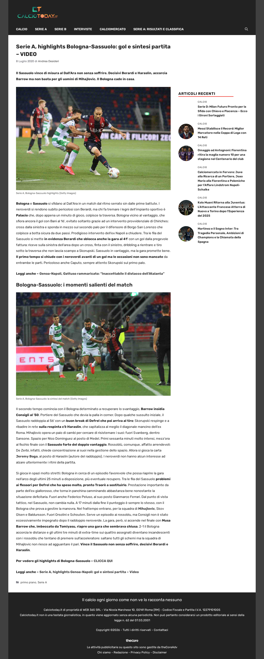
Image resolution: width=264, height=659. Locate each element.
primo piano (28, 582)
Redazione (121, 652)
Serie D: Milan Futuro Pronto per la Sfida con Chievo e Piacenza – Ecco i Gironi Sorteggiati (222, 111)
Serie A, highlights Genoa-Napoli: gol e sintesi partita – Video (89, 572)
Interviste (83, 29)
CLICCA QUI (103, 561)
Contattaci (161, 630)
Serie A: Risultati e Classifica (158, 29)
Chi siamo (104, 652)
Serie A (41, 29)
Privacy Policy (140, 652)
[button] (246, 29)
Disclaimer (160, 652)
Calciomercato (113, 29)
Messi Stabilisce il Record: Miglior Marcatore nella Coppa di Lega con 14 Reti (222, 133)
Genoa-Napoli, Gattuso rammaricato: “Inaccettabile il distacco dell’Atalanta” (101, 273)
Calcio (21, 29)
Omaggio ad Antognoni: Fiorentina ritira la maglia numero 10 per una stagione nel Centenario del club (222, 154)
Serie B (60, 29)
